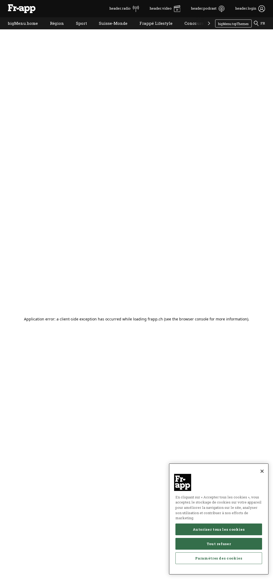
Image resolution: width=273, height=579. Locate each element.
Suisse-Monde (109, 30)
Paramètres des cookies (218, 558)
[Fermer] (262, 471)
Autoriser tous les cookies (218, 529)
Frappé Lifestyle (151, 30)
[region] (219, 519)
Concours (190, 30)
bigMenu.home (19, 30)
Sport (77, 30)
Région (53, 30)
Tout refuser (219, 543)
